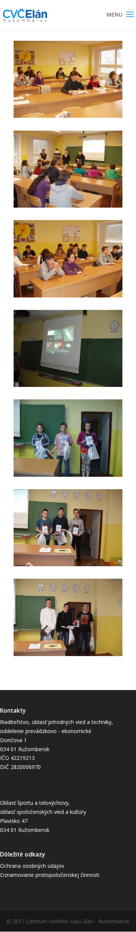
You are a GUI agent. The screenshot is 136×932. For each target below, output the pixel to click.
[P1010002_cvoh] (68, 207)
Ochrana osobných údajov (32, 865)
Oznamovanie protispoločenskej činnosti (49, 874)
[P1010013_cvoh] (68, 477)
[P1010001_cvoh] (68, 118)
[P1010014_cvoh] (68, 566)
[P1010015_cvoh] (68, 656)
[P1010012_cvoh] (68, 387)
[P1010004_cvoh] (68, 297)
